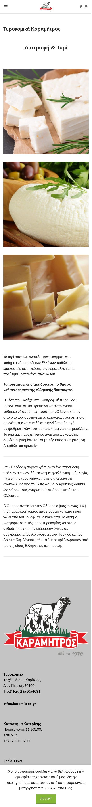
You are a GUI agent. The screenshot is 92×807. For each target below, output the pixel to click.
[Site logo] (46, 6)
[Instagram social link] (86, 7)
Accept (46, 799)
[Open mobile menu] (5, 6)
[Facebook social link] (80, 7)
